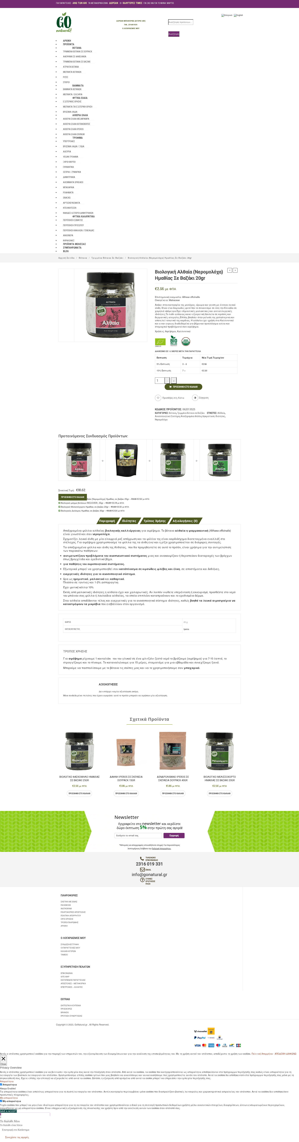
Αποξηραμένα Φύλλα (191, 416)
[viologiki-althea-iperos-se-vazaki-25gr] (110, 304)
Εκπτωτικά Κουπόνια (71, 1005)
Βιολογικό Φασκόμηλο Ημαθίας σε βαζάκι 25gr (79, 778)
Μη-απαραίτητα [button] (9, 1097)
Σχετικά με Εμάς (69, 901)
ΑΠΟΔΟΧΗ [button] (280, 1053)
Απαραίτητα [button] (7, 1081)
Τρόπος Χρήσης (154, 521)
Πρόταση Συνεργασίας (71, 1015)
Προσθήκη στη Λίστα (173, 397)
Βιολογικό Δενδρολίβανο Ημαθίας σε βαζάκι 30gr (230, 271)
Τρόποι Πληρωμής (69, 922)
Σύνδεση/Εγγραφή (70, 944)
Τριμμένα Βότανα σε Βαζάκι (107, 257)
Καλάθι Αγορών (68, 951)
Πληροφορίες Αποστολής (73, 912)
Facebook (66, 905)
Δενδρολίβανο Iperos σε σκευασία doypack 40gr (173, 778)
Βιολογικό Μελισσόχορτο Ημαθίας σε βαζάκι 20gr (220, 778)
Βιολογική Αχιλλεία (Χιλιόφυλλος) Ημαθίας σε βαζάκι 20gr (235, 271)
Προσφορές (66, 1008)
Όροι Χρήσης (67, 918)
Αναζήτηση (173, 33)
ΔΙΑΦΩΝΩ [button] (291, 1053)
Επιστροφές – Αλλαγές (72, 987)
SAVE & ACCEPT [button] (8, 1111)
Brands (65, 1012)
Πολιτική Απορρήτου (161, 848)
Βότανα (83, 257)
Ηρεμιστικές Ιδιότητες (213, 416)
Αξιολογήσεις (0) (185, 521)
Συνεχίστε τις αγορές (17, 1137)
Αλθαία (221, 413)
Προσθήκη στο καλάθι (185, 387)
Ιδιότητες (129, 521)
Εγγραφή (174, 835)
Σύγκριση (92, 793)
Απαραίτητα (10, 1084)
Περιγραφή (107, 521)
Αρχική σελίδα (66, 257)
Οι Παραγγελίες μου (70, 947)
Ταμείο (64, 954)
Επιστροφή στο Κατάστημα (15, 1129)
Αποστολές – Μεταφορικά (73, 983)
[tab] (108, 521)
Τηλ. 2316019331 (131, 25)
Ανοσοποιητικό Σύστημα (167, 416)
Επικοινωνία (67, 973)
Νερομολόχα (161, 419)
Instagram (66, 908)
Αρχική (64, 925)
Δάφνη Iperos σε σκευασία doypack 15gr (126, 778)
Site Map (65, 976)
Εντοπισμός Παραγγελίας (73, 980)
